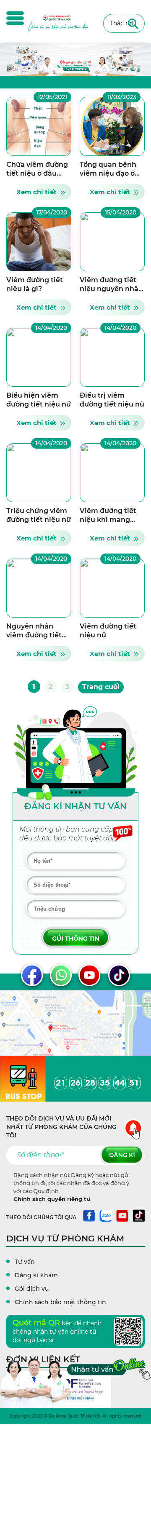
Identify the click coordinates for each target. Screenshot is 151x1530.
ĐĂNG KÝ (122, 1155)
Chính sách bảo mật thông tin (60, 1302)
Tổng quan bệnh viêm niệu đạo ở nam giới (108, 173)
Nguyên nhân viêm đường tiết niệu (34, 635)
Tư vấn (25, 1261)
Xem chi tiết (36, 192)
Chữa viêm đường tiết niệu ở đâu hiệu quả (37, 173)
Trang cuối (101, 687)
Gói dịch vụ (32, 1288)
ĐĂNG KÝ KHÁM (75, 937)
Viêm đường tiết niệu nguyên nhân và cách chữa (111, 289)
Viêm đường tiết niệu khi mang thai (108, 519)
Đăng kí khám (36, 1275)
